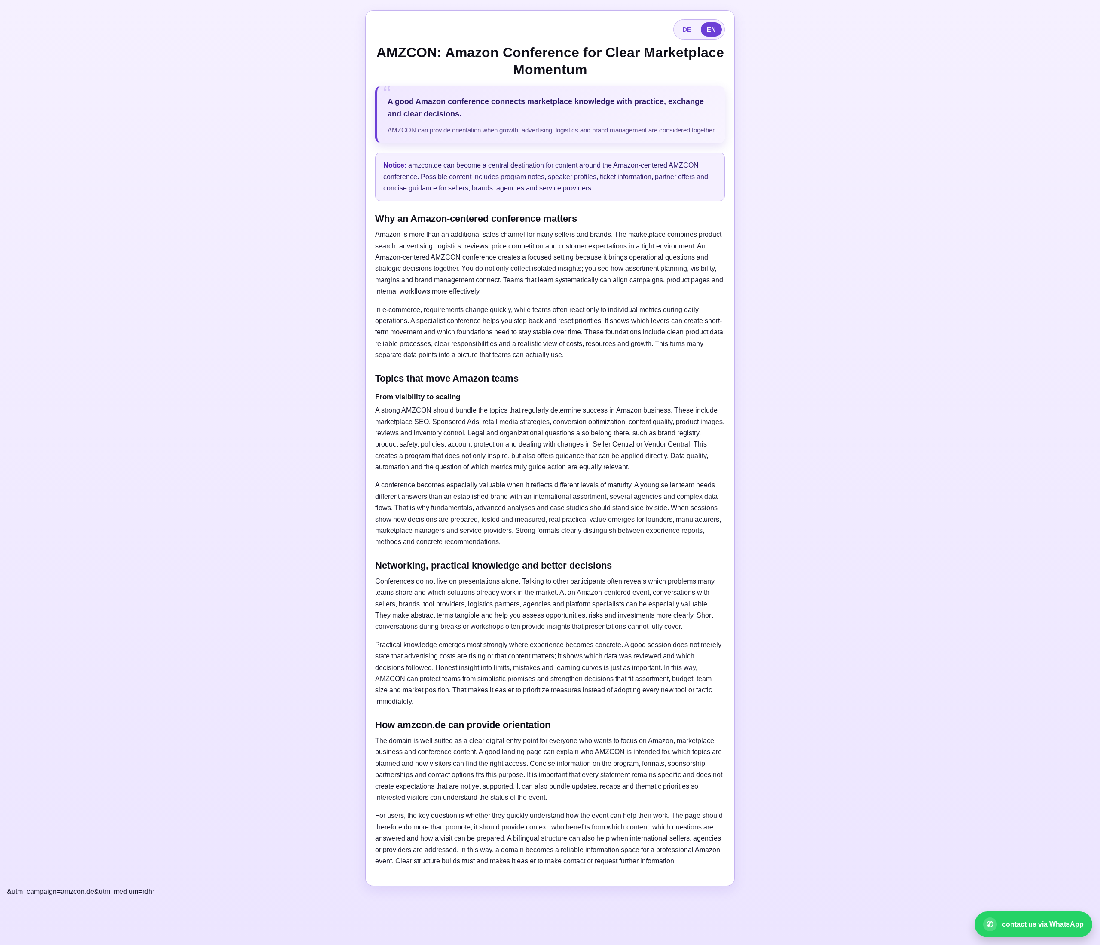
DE (686, 29)
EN (711, 29)
